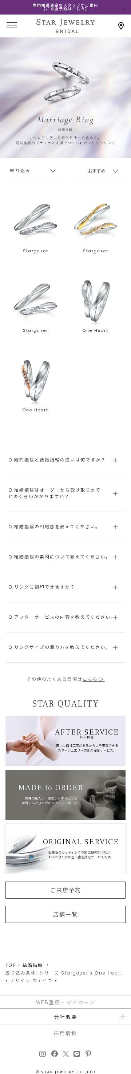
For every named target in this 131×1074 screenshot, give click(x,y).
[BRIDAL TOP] (65, 31)
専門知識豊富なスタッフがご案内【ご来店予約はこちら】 (65, 7)
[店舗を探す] (121, 26)
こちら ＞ (94, 679)
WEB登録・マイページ (65, 1002)
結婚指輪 (33, 965)
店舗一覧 (65, 914)
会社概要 (65, 1016)
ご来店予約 (65, 890)
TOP (10, 965)
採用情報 (65, 1033)
